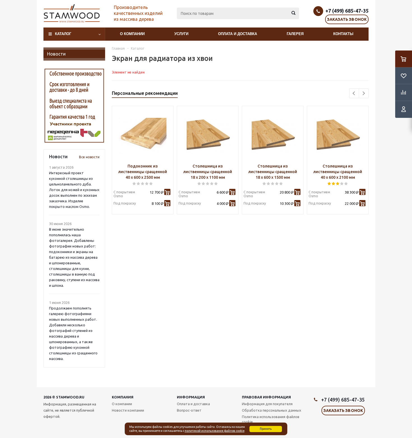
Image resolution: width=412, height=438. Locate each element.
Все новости (89, 157)
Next (363, 93)
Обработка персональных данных (271, 410)
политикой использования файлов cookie (214, 430)
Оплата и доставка (237, 34)
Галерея (295, 34)
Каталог (63, 34)
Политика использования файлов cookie (270, 419)
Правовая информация (266, 397)
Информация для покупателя (267, 404)
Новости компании (128, 410)
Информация (191, 397)
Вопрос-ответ (189, 410)
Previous (354, 93)
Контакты (343, 34)
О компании (132, 34)
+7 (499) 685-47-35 (347, 10)
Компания (122, 397)
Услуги (181, 34)
